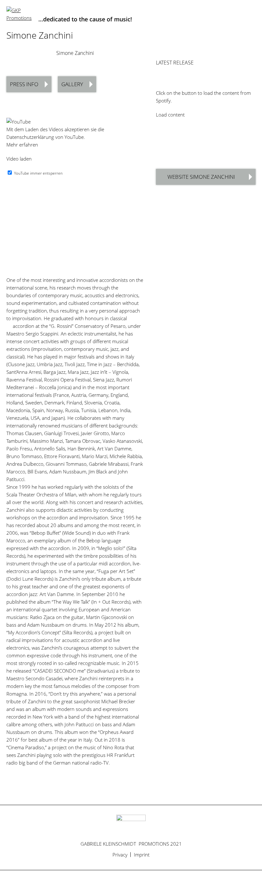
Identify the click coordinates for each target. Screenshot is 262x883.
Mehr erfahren (22, 144)
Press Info (24, 84)
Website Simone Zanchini (201, 176)
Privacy (119, 854)
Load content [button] (170, 114)
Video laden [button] (19, 158)
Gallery (72, 84)
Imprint (142, 854)
